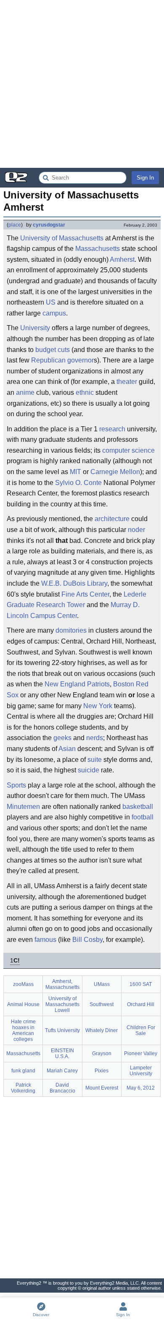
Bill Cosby (87, 939)
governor (80, 360)
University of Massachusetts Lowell (62, 1004)
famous (45, 939)
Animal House (23, 1004)
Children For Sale (141, 1030)
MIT (75, 471)
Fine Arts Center (85, 594)
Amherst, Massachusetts (62, 984)
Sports (16, 785)
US (51, 302)
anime (25, 392)
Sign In (145, 178)
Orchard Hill (140, 1004)
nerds (94, 737)
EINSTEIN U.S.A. (62, 1053)
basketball (137, 806)
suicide (88, 770)
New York (97, 705)
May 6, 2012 (141, 1088)
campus (54, 313)
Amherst (122, 259)
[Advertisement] (82, 84)
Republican (48, 360)
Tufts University (62, 1030)
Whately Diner (101, 1030)
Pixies (101, 1071)
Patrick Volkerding (23, 1088)
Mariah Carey (62, 1071)
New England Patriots (77, 684)
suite (94, 759)
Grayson (101, 1053)
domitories (71, 630)
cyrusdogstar (49, 225)
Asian (67, 748)
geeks (62, 737)
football (142, 817)
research (112, 429)
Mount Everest (101, 1088)
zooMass (23, 984)
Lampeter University (141, 1071)
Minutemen (23, 806)
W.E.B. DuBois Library (74, 583)
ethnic (85, 392)
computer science (128, 450)
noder (136, 529)
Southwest (102, 1004)
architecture (112, 518)
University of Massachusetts (61, 238)
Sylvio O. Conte (78, 482)
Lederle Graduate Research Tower (76, 600)
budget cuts (52, 349)
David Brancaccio (62, 1088)
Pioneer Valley (140, 1053)
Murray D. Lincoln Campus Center (73, 610)
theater (126, 381)
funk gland (23, 1071)
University (35, 327)
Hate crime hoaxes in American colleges (23, 1030)
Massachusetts (97, 248)
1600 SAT (141, 984)
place (14, 225)
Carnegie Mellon (115, 471)
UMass (102, 984)
